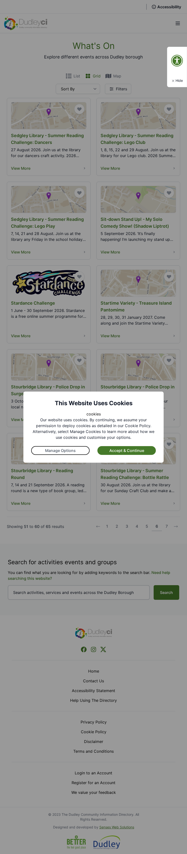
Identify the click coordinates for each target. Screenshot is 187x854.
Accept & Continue (126, 450)
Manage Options (60, 450)
